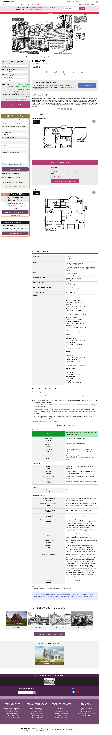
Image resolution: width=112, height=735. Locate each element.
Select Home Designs (62, 712)
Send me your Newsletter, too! (12, 164)
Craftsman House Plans (12, 712)
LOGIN (92, 4)
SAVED (82, 4)
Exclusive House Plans (37, 710)
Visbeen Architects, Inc (61, 717)
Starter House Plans (37, 717)
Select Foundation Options (10, 69)
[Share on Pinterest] (71, 109)
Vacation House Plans (37, 719)
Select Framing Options (9, 75)
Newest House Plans (37, 715)
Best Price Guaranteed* (21, 92)
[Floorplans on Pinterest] (77, 692)
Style (10, 5)
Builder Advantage (86, 710)
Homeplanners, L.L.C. (62, 710)
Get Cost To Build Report (15, 212)
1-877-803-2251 (21, 99)
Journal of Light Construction (86, 713)
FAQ (55, 698)
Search (33, 698)
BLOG (32, 5)
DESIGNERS (25, 5)
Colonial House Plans (45, 63)
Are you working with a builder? (11, 137)
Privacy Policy (40, 9)
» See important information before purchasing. (45, 421)
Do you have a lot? (7, 132)
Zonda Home (86, 715)
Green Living (61, 708)
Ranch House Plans (12, 715)
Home (33, 63)
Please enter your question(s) (11, 152)
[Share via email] (58, 109)
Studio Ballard (62, 715)
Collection (17, 5)
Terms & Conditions (30, 9)
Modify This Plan (87, 85)
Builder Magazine (86, 712)
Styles (38, 698)
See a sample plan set (38, 392)
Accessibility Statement (71, 729)
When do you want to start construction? (13, 126)
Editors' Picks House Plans (36, 708)
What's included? (6, 63)
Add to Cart (15, 104)
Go (96, 1)
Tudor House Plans (12, 719)
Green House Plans (37, 712)
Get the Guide (15, 233)
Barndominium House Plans (12, 708)
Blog (51, 698)
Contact (66, 698)
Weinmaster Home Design (61, 719)
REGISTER (87, 4)
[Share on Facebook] (64, 109)
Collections (45, 698)
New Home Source (86, 708)
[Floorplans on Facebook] (74, 692)
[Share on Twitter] (67, 109)
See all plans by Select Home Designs (49, 634)
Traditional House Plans (12, 717)
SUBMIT (82, 8)
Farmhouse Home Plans (12, 713)
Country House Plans (12, 710)
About (60, 698)
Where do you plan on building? (11, 143)
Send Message (15, 169)
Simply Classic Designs (61, 713)
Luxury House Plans (37, 713)
